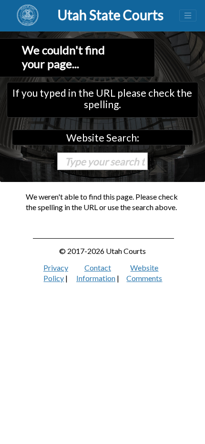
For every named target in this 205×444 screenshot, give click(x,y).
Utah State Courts (111, 15)
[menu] (187, 16)
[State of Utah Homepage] (28, 16)
